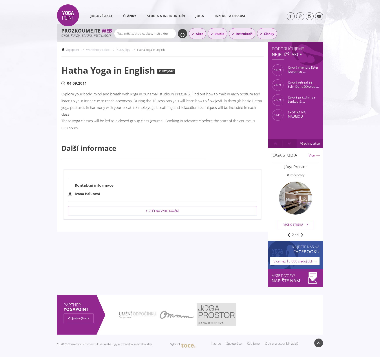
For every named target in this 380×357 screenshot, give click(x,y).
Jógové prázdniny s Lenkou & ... (295, 99)
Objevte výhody (78, 318)
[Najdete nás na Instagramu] (310, 16)
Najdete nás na (306, 249)
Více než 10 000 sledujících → (295, 261)
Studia (219, 34)
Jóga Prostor (295, 166)
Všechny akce (310, 143)
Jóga (199, 16)
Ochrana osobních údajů (281, 344)
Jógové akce (102, 16)
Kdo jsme (253, 344)
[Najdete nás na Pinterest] (300, 16)
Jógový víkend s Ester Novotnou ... (296, 70)
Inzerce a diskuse (230, 16)
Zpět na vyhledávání (164, 211)
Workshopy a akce (98, 50)
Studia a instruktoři (166, 16)
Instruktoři (244, 34)
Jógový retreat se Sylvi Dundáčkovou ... (296, 84)
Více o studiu (293, 224)
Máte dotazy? (286, 278)
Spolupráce (234, 344)
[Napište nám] (319, 16)
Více (312, 155)
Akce (199, 34)
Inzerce (216, 344)
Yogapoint (72, 50)
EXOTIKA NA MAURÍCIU (290, 114)
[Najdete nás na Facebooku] (291, 16)
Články (129, 16)
